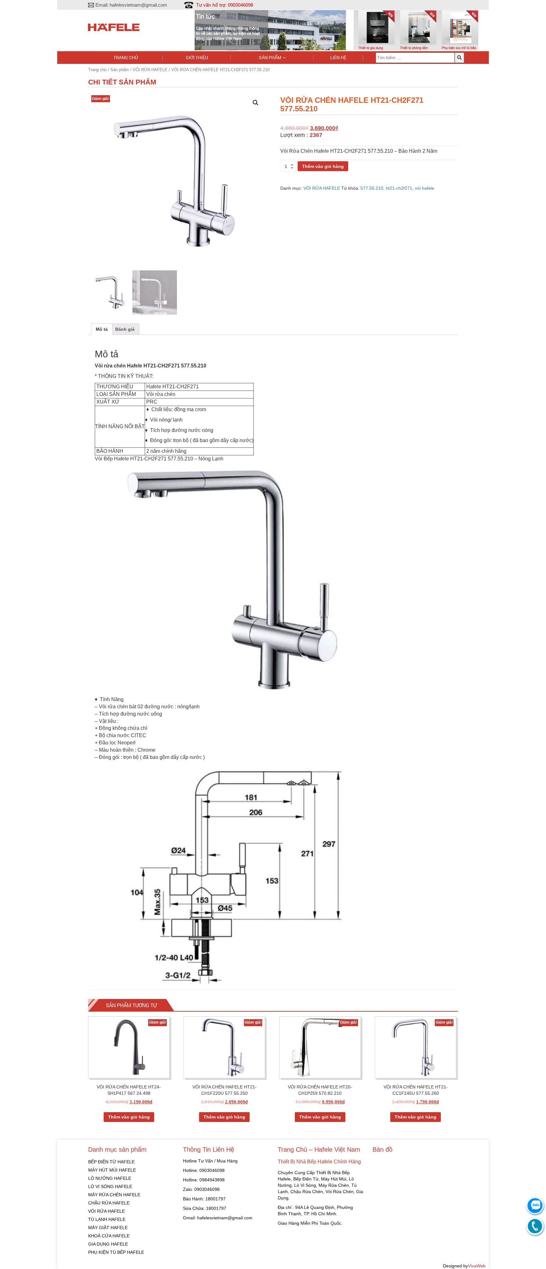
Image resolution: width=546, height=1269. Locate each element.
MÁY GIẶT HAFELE (108, 1227)
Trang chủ (125, 57)
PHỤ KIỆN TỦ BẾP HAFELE (116, 1252)
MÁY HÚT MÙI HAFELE (112, 1170)
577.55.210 (372, 188)
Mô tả (102, 329)
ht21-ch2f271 (399, 188)
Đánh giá (125, 329)
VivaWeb (477, 1265)
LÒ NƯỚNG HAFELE (109, 1178)
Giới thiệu (197, 57)
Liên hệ (338, 57)
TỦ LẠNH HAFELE (106, 1219)
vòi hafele (424, 188)
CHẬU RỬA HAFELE (109, 1202)
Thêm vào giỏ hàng (323, 166)
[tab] (101, 329)
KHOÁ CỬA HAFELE (109, 1235)
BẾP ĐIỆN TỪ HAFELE (111, 1161)
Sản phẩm (270, 57)
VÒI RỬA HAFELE (150, 69)
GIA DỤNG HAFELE (108, 1244)
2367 (316, 135)
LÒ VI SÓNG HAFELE (110, 1186)
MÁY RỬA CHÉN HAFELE (114, 1194)
